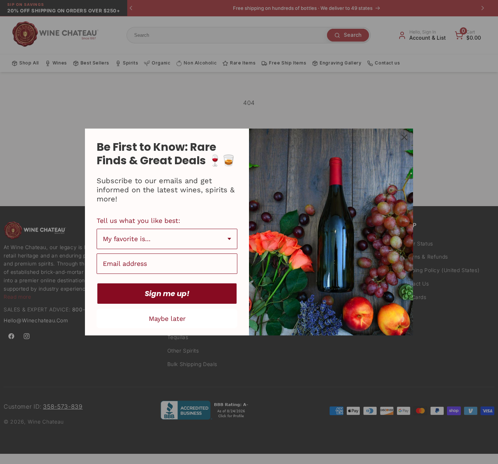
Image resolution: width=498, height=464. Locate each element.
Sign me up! (167, 293)
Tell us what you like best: (138, 220)
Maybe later (167, 318)
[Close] (404, 137)
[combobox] (167, 239)
